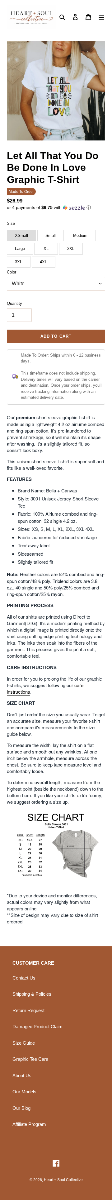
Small (50, 235)
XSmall (21, 235)
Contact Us (23, 977)
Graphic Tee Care (30, 1059)
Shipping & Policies (31, 994)
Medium (80, 235)
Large (20, 248)
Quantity (14, 303)
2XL (70, 248)
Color (11, 272)
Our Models (24, 1091)
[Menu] (101, 17)
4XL (43, 262)
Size (11, 223)
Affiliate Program (29, 1124)
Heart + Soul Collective (63, 1180)
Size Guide (23, 1043)
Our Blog (21, 1108)
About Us (21, 1075)
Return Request (28, 1010)
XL (46, 248)
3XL (18, 262)
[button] (49, 208)
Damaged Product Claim (37, 1026)
